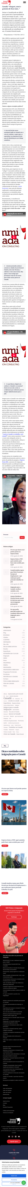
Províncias (21, 720)
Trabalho (6, 729)
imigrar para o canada (11, 707)
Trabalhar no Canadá (15, 727)
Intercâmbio (16, 709)
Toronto (6, 727)
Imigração (7, 709)
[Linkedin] (15, 1136)
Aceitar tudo (14, 1175)
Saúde (12, 725)
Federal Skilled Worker (9, 705)
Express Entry (16, 703)
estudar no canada (13, 701)
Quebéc (5, 723)
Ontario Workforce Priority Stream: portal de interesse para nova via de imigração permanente (17, 600)
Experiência (7, 703)
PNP (10, 718)
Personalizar (14, 1179)
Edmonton (17, 698)
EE (21, 698)
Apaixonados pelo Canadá (15, 694)
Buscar (22, 537)
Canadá (7, 698)
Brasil (7, 696)
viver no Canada (9, 734)
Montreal (6, 714)
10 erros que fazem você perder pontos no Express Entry (17, 551)
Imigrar (17, 705)
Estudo (21, 700)
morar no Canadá (14, 714)
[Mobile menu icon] (25, 2)
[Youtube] (18, 1136)
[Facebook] (9, 1136)
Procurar (5, 534)
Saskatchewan (7, 725)
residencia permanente (13, 723)
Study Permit (18, 725)
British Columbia (14, 696)
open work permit (19, 716)
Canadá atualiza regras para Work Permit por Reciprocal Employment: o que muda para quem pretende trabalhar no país (17, 575)
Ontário (6, 270)
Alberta (5, 694)
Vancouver (11, 729)
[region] (14, 1173)
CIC (13, 698)
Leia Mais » (5, 794)
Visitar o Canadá (7, 732)
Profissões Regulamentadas (10, 720)
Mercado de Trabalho (14, 711)
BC (4, 696)
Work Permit (20, 734)
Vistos (17, 731)
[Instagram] (12, 1136)
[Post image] (6, 552)
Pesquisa (6, 718)
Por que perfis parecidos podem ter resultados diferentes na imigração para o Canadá (17, 613)
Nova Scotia (6, 716)
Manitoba (6, 711)
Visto (14, 732)
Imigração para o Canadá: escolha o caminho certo (15, 589)
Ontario (12, 716)
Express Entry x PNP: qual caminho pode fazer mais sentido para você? (17, 562)
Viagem (17, 729)
